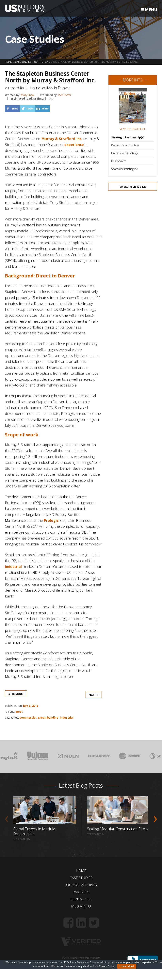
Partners (81, 892)
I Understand (127, 966)
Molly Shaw (27, 95)
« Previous (16, 694)
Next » (93, 694)
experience (74, 144)
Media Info (81, 906)
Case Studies (81, 877)
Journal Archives (81, 884)
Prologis (51, 520)
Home (81, 870)
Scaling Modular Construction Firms (117, 829)
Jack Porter (64, 95)
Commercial (28, 717)
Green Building (48, 717)
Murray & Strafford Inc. (61, 138)
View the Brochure (133, 129)
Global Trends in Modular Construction (35, 831)
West (19, 711)
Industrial (66, 717)
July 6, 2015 (30, 706)
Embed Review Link (133, 187)
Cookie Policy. (107, 966)
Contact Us (81, 899)
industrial (13, 566)
